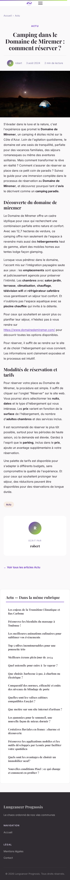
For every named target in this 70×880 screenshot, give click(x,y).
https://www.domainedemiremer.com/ (29, 330)
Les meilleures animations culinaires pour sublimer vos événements (34, 635)
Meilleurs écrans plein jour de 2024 (30, 657)
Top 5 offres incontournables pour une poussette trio (32, 647)
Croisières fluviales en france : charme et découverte (34, 731)
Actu (17, 15)
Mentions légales (13, 851)
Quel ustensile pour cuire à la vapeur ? (32, 665)
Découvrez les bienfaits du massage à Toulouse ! (31, 623)
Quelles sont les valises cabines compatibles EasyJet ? (28, 699)
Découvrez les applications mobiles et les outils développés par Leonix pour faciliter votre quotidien (34, 745)
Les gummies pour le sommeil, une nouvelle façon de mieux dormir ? (30, 719)
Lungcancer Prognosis (23, 806)
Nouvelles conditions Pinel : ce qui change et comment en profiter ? (34, 770)
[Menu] (40, 3)
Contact (8, 857)
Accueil (8, 15)
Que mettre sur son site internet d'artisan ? (35, 709)
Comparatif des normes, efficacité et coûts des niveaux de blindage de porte (34, 687)
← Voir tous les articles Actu (22, 567)
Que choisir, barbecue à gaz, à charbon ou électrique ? (34, 675)
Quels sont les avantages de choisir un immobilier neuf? (32, 759)
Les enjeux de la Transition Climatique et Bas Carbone (34, 611)
